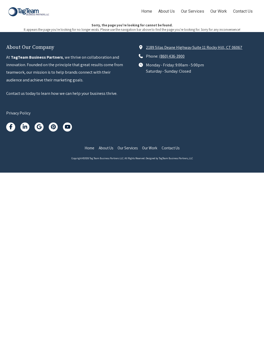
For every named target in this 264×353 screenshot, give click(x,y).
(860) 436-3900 (172, 56)
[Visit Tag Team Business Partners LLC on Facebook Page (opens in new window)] (10, 127)
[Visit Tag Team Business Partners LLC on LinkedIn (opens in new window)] (24, 127)
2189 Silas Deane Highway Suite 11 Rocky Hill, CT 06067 (194, 47)
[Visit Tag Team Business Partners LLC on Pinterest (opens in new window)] (53, 127)
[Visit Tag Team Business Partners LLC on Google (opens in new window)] (39, 127)
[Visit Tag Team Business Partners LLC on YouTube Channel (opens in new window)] (67, 127)
